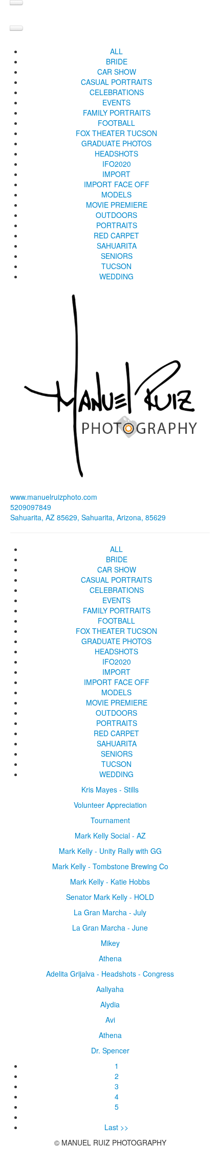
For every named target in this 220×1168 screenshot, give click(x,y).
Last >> (116, 1127)
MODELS (116, 194)
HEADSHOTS (116, 153)
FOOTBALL (116, 123)
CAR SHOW (116, 72)
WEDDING (116, 276)
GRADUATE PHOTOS (116, 143)
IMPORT (116, 174)
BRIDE (116, 61)
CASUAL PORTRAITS (116, 82)
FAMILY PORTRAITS (116, 112)
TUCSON (116, 266)
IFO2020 (116, 164)
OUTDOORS (116, 215)
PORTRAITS (116, 225)
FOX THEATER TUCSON (116, 133)
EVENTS (116, 102)
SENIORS (117, 256)
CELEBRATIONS (117, 92)
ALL (116, 51)
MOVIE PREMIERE (116, 205)
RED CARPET (116, 235)
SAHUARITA (117, 245)
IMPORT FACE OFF (116, 184)
